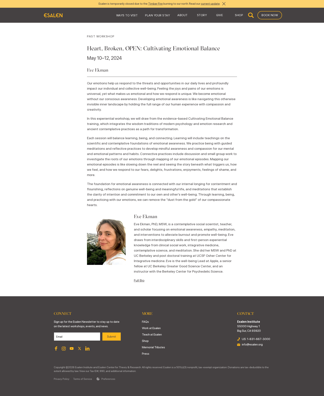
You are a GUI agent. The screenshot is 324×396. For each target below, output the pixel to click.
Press (145, 353)
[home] (53, 15)
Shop (145, 341)
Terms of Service (82, 378)
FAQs (145, 321)
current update (210, 3)
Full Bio (139, 280)
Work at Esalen (151, 328)
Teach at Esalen (152, 334)
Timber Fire (155, 3)
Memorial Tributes (153, 347)
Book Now (270, 15)
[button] (127, 15)
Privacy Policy (61, 378)
